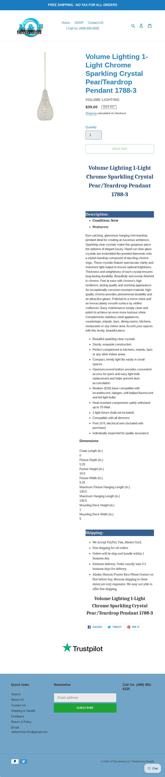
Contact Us (18, 705)
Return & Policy (21, 721)
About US (17, 699)
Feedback (17, 716)
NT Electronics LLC (120, 761)
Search (16, 694)
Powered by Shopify (143, 761)
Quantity (91, 127)
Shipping (91, 113)
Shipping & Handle (23, 710)
